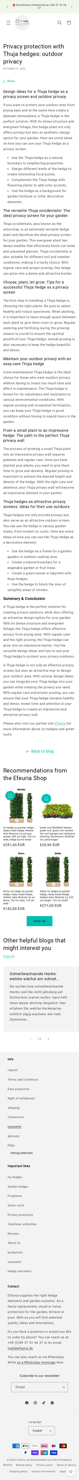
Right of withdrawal (21, 1098)
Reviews (13, 1233)
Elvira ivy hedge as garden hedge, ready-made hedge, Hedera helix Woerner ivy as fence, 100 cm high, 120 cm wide (19, 897)
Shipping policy (18, 1471)
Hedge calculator (20, 1271)
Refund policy (24, 1465)
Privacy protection (20, 1215)
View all (39, 921)
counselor (15, 1126)
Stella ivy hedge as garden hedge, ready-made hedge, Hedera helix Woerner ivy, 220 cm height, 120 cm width (56, 896)
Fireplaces (15, 1196)
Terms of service (66, 1465)
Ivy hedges (15, 1177)
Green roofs (16, 1205)
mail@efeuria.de (20, 1348)
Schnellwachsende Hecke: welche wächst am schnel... (34, 976)
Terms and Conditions (23, 1079)
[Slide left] (30, 1039)
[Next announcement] (71, 6)
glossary (14, 1136)
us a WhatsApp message (36, 1362)
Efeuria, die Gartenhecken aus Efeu (37, 1460)
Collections (16, 1117)
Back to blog (42, 751)
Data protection (19, 1089)
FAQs (11, 1145)
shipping (13, 1108)
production (15, 1252)
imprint (13, 1070)
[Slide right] (48, 1039)
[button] (8, 22)
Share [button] (11, 81)
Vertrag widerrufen (21, 1153)
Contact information (44, 1471)
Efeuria (60, 723)
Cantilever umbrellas (22, 1224)
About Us (14, 1243)
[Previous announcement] (7, 6)
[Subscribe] (63, 1387)
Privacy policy (44, 1465)
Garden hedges (18, 1186)
